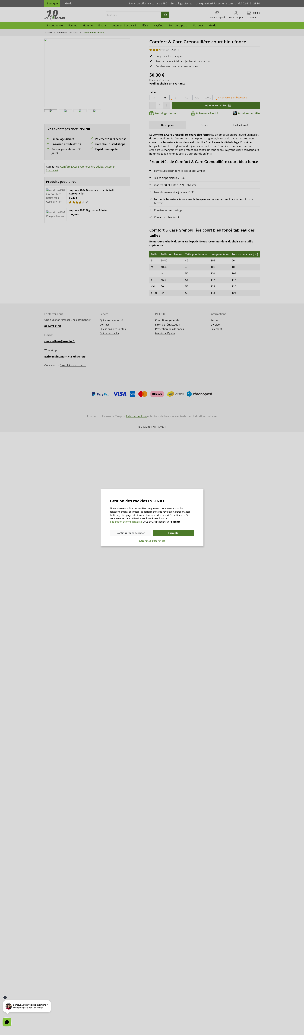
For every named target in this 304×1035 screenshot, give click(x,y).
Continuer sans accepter (131, 532)
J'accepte (173, 532)
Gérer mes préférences (152, 540)
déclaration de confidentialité (126, 521)
